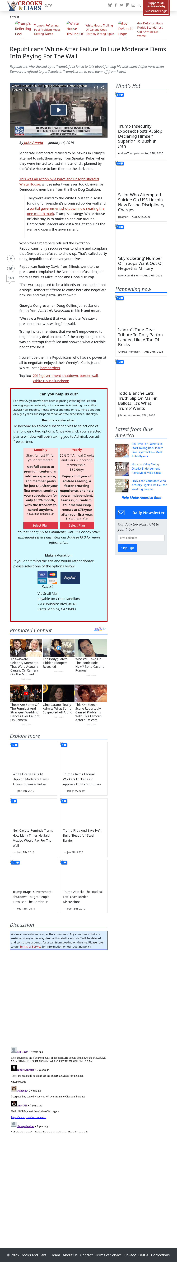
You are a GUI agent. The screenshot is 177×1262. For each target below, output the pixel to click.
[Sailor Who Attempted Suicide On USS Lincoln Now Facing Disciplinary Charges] (141, 175)
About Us (70, 1255)
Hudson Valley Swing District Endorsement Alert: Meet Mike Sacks (146, 468)
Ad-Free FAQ (76, 537)
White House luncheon (51, 380)
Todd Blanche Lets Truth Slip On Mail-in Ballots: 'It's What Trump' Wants (138, 400)
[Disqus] (59, 1089)
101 (14, 862)
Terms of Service (30, 946)
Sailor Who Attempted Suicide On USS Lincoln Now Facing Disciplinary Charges (141, 202)
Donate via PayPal (70, 577)
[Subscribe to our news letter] (133, 5)
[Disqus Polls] (59, 997)
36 (118, 362)
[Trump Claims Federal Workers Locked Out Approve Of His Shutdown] (84, 755)
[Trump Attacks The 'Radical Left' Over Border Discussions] (84, 873)
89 (118, 227)
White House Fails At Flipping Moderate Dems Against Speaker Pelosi (31, 779)
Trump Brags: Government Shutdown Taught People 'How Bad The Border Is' (32, 897)
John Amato (33, 142)
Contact (86, 1255)
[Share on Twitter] (10, 268)
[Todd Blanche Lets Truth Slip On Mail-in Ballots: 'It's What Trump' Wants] (141, 373)
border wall (89, 375)
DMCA (143, 1255)
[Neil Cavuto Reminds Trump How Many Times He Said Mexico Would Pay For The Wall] (33, 811)
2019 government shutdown (55, 375)
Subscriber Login (156, 11)
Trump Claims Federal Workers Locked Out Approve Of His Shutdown (82, 779)
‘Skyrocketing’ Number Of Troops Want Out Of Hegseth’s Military (140, 263)
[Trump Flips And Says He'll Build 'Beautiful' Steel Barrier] (84, 811)
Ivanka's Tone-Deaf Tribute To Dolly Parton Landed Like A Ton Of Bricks (140, 337)
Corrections (160, 1255)
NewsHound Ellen (128, 275)
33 (118, 298)
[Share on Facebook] (10, 258)
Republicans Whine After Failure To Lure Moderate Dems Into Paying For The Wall (88, 52)
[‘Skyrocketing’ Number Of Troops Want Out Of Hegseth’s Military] (141, 238)
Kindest (47, 586)
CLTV (48, 5)
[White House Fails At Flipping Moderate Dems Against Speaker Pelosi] (33, 755)
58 (118, 94)
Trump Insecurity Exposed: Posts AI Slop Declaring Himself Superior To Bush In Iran (140, 136)
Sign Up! (127, 548)
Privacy (130, 1255)
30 (118, 163)
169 (11, 278)
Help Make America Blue (141, 497)
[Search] (139, 5)
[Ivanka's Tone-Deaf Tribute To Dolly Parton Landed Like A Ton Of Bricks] (141, 310)
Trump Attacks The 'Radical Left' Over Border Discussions (83, 897)
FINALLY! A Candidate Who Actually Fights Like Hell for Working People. (149, 485)
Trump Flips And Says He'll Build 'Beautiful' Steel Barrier (82, 835)
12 (13, 745)
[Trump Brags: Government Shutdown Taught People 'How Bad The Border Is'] (33, 873)
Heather (123, 216)
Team (55, 1255)
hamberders (50, 367)
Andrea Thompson (129, 153)
